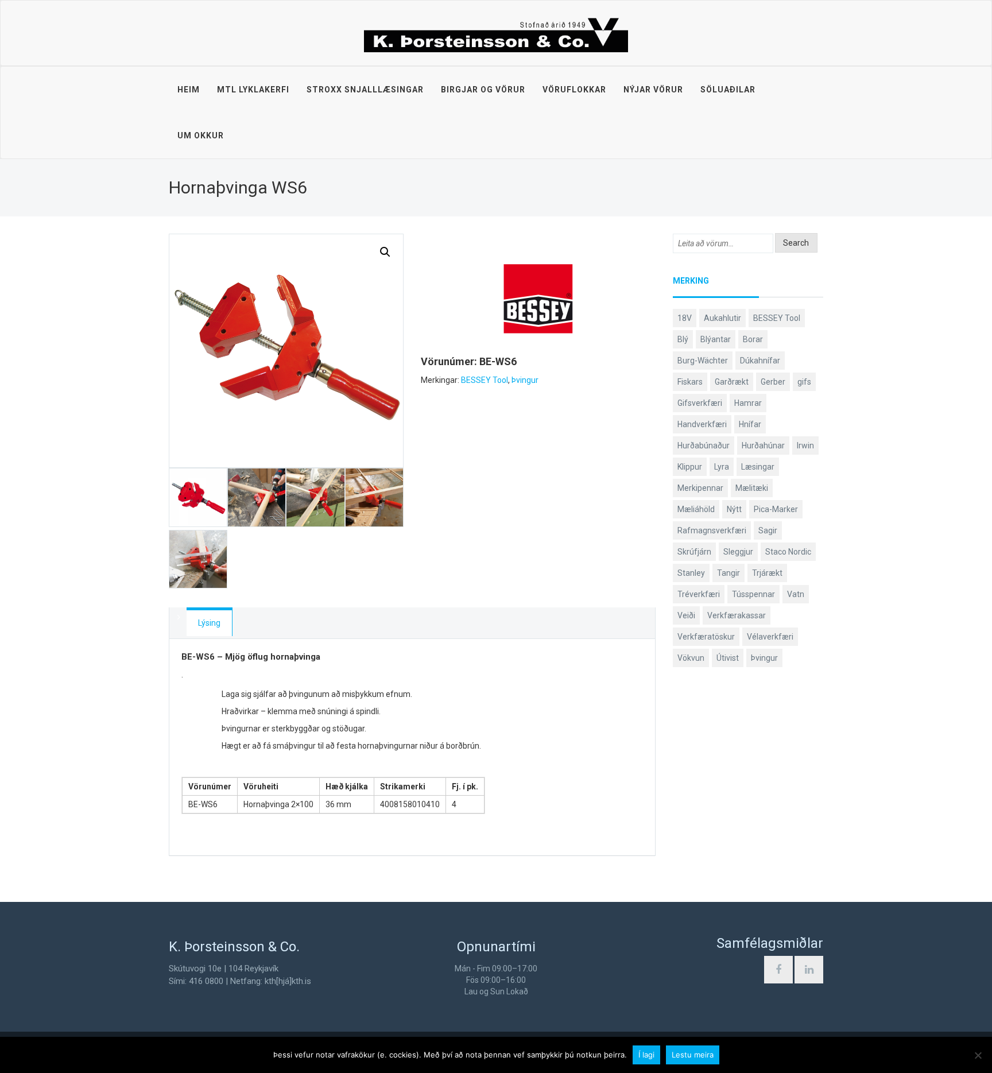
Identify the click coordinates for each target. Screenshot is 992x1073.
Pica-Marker (776, 509)
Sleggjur (738, 551)
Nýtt (734, 509)
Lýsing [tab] (209, 622)
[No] (977, 1055)
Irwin (805, 445)
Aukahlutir (722, 318)
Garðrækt (732, 381)
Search (796, 242)
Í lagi (646, 1054)
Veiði (686, 615)
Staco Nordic (788, 551)
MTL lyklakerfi (253, 89)
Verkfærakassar (736, 615)
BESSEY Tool (484, 380)
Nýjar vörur (653, 89)
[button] (385, 252)
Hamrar (748, 403)
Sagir (767, 530)
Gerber (773, 381)
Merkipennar (700, 488)
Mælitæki (751, 488)
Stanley (691, 573)
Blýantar (715, 339)
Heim (188, 89)
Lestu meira (693, 1054)
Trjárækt (767, 573)
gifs (804, 381)
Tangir (728, 573)
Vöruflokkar (574, 89)
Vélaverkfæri (770, 636)
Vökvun (690, 658)
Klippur (689, 466)
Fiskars (690, 381)
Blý (682, 339)
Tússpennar (753, 594)
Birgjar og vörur (483, 89)
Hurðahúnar (763, 445)
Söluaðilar (727, 89)
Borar (753, 339)
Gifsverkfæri (699, 403)
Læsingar (757, 466)
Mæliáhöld (696, 509)
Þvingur (525, 380)
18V (684, 318)
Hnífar (750, 424)
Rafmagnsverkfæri (711, 530)
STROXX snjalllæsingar (365, 89)
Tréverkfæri (698, 594)
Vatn (795, 594)
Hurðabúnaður (703, 445)
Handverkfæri (702, 424)
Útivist (727, 658)
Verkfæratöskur (706, 636)
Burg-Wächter (702, 360)
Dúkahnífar (760, 360)
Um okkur (200, 135)
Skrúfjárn (694, 551)
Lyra (721, 466)
